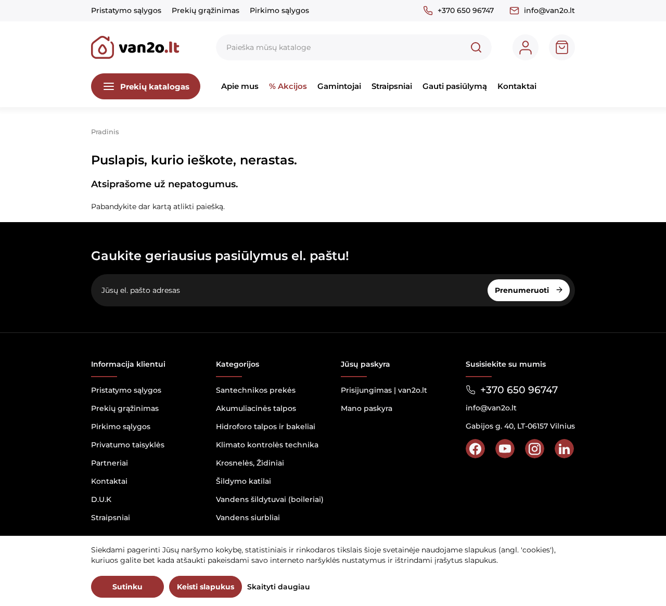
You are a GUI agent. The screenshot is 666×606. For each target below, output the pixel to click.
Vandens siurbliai (248, 517)
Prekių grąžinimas (205, 10)
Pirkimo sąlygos (279, 10)
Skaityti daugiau (278, 586)
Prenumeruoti (523, 290)
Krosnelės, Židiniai (250, 463)
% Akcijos (288, 86)
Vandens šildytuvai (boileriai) (270, 499)
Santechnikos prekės (256, 390)
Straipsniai (392, 86)
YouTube (505, 448)
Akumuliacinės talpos (256, 408)
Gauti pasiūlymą (454, 86)
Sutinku (127, 586)
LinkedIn (564, 448)
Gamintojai (339, 86)
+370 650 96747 (466, 10)
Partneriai (109, 463)
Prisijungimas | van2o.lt (384, 390)
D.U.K (101, 499)
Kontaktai (516, 86)
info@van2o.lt (549, 10)
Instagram (534, 448)
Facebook (475, 448)
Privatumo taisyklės (127, 444)
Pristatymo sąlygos (126, 10)
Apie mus (240, 86)
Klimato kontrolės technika (267, 444)
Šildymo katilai (243, 481)
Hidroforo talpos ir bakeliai (265, 426)
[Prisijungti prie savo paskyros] (526, 47)
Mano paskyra (366, 408)
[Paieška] (476, 47)
